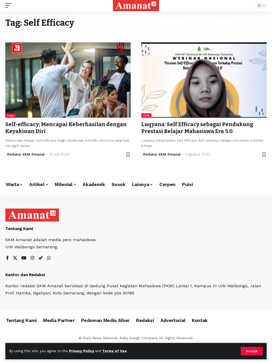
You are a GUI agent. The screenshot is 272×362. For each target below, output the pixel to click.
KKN (146, 115)
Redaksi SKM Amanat (26, 154)
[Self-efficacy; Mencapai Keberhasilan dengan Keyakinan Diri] (68, 79)
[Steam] (41, 258)
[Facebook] (7, 258)
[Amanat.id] (136, 5)
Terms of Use (114, 351)
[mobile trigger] (9, 5)
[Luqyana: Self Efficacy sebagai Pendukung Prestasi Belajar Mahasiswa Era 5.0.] (204, 79)
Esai (10, 115)
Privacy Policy (81, 351)
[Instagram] (32, 258)
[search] (248, 5)
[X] (15, 258)
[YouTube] (24, 258)
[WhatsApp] (49, 258)
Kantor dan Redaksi (25, 274)
